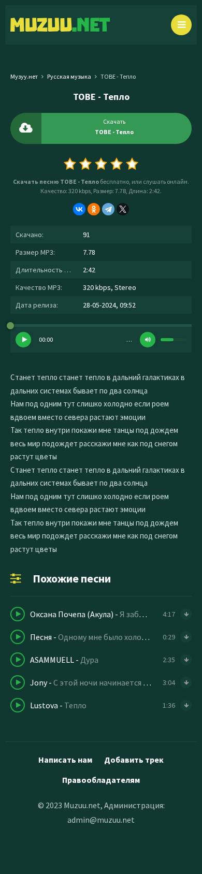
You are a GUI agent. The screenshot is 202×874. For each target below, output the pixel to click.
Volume (147, 339)
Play (23, 339)
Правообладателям (101, 780)
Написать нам (65, 759)
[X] (123, 209)
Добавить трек (134, 759)
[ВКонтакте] (79, 209)
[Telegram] (108, 209)
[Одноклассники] (94, 209)
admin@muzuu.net (101, 819)
